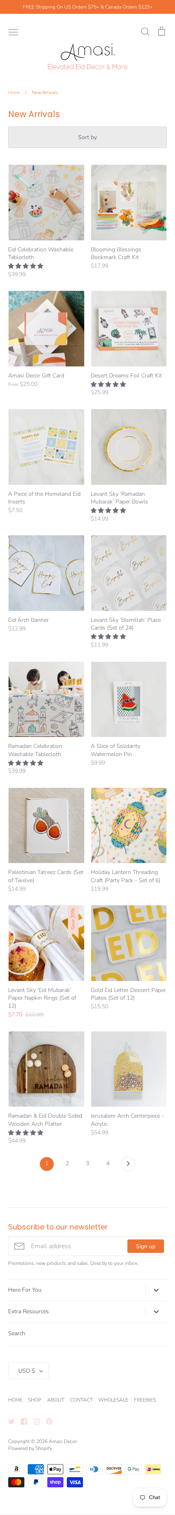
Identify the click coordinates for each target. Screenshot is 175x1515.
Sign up (145, 1246)
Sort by (87, 137)
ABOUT (55, 1400)
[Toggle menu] (13, 31)
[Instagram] (33, 1421)
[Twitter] (8, 1421)
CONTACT (81, 1400)
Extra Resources (28, 1311)
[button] (26, 266)
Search (16, 1333)
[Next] (128, 1166)
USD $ (26, 1371)
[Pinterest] (46, 1421)
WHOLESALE (113, 1400)
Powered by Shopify (30, 1448)
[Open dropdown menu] (156, 1290)
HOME (15, 1400)
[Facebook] (21, 1421)
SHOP (35, 1400)
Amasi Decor (63, 1441)
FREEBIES (145, 1400)
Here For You (25, 1290)
